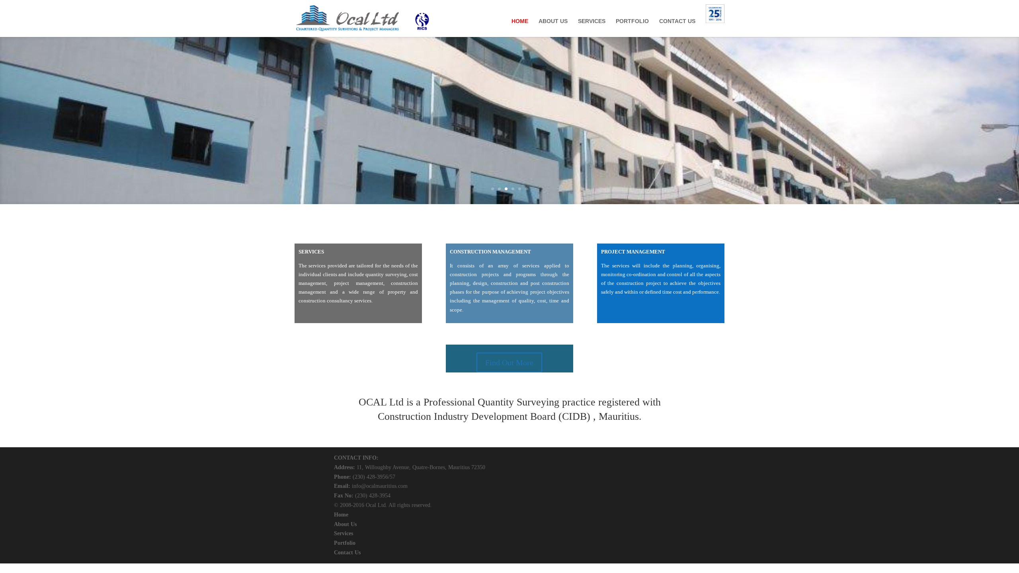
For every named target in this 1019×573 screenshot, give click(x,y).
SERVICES (591, 21)
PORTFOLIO (632, 21)
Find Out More (509, 362)
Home (341, 515)
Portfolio (344, 543)
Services (343, 533)
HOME (519, 21)
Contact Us (347, 552)
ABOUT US (553, 21)
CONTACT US (677, 21)
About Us (345, 524)
